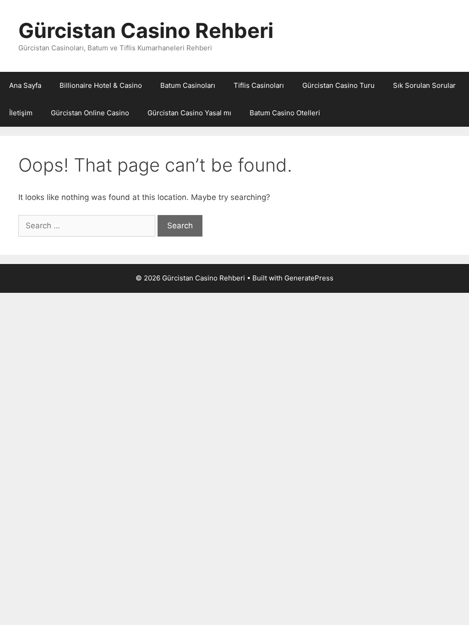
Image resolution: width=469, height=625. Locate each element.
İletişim (21, 112)
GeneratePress (308, 278)
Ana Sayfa (25, 85)
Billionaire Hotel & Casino (101, 85)
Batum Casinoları (187, 85)
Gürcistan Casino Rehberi (145, 30)
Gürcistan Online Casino (90, 112)
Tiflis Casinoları (259, 85)
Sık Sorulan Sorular (424, 85)
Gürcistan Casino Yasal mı (189, 112)
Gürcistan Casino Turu (338, 85)
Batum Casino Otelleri (285, 112)
